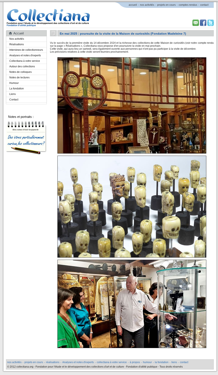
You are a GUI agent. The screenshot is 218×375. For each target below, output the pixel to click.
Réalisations (16, 44)
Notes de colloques (20, 71)
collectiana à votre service (112, 362)
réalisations (52, 362)
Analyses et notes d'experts (25, 55)
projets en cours (166, 4)
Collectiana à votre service (24, 60)
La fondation (16, 88)
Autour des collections (22, 66)
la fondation (161, 362)
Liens (12, 94)
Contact (13, 99)
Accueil (18, 33)
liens (174, 362)
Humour (14, 83)
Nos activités (16, 38)
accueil (133, 4)
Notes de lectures (19, 77)
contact (204, 4)
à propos (135, 362)
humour (147, 362)
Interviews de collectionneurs (26, 49)
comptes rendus (188, 4)
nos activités (147, 4)
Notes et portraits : (21, 116)
